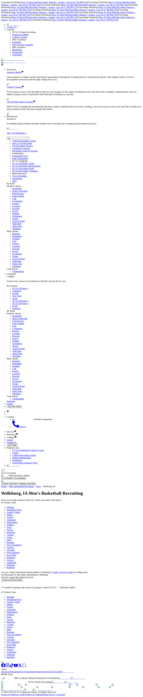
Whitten (10, 525)
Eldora (10, 515)
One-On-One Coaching (22, 45)
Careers (45, 672)
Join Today (12, 445)
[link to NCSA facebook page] (3, 666)
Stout (9, 527)
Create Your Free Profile (12, 580)
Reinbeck (11, 557)
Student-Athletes (14, 72)
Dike (9, 540)
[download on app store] (64, 678)
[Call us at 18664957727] (12, 59)
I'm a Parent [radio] (7, 478)
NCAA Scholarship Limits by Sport (28, 450)
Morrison (11, 532)
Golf (14, 198)
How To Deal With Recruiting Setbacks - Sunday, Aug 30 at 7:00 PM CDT (55, 2)
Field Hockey (18, 193)
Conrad (10, 535)
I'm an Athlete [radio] (19, 478)
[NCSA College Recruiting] (14, 62)
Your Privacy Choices (53, 694)
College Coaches (19, 37)
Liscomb (10, 550)
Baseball (16, 234)
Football (16, 239)
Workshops (17, 460)
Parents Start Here (9, 484)
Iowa (38, 486)
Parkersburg (12, 522)
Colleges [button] (10, 437)
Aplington (11, 520)
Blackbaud (17, 50)
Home (4, 486)
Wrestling (16, 229)
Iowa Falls (11, 555)
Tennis (15, 219)
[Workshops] (13, 128)
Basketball (17, 188)
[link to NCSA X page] (20, 666)
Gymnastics (17, 201)
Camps (10, 404)
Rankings (16, 308)
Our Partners (36, 672)
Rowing (15, 208)
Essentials (16, 42)
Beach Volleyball (19, 191)
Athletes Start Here (27, 484)
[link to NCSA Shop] (13, 24)
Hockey (15, 203)
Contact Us (12, 27)
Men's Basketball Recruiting (21, 486)
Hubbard (11, 565)
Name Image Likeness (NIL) (25, 463)
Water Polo (17, 226)
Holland (10, 507)
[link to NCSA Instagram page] (7, 666)
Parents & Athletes (20, 34)
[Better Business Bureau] (12, 689)
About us (5, 672)
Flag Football (18, 196)
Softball (15, 213)
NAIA (15, 306)
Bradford (11, 567)
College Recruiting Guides (24, 141)
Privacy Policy (19, 694)
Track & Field (18, 221)
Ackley (10, 517)
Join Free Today (14, 407)
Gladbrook (11, 562)
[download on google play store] (78, 678)
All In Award (54, 672)
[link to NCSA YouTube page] (16, 666)
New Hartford (13, 552)
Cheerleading (18, 271)
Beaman (10, 542)
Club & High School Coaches (20, 102)
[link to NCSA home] (5, 662)
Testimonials (14, 672)
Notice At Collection (35, 694)
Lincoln (10, 547)
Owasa (10, 530)
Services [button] (10, 432)
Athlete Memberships (21, 458)
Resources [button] (11, 434)
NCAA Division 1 (20, 288)
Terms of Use (7, 694)
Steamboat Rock (14, 510)
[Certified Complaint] (42, 689)
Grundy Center (13, 512)
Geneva (10, 560)
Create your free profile (62, 572)
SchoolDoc (17, 55)
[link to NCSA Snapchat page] (24, 666)
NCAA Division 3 (20, 303)
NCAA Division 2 (20, 301)
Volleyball (16, 224)
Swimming (17, 216)
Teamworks (17, 52)
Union (9, 537)
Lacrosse (16, 206)
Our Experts (25, 672)
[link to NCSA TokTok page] (11, 666)
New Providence (14, 545)
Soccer (15, 211)
